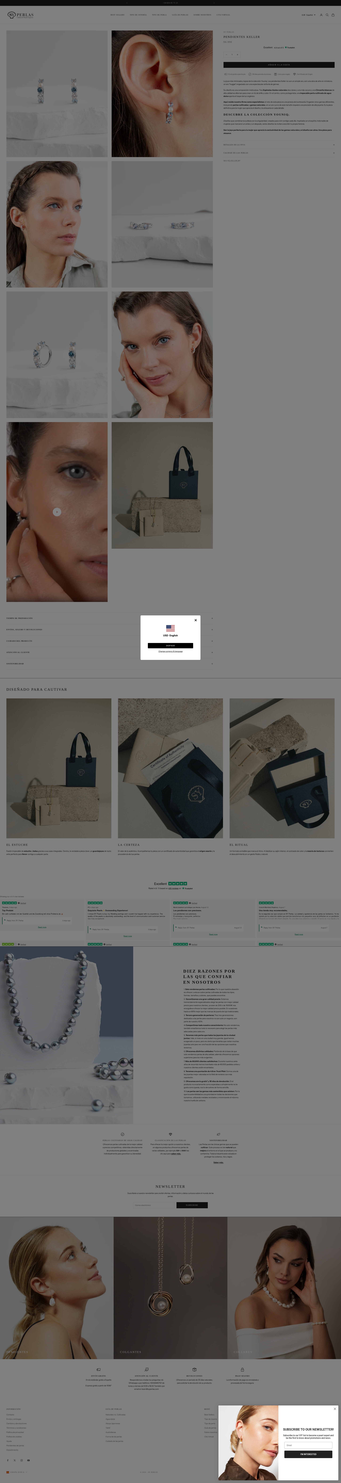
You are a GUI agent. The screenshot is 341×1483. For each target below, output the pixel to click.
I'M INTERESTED (308, 1454)
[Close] (195, 620)
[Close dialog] (335, 1409)
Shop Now (170, 646)
